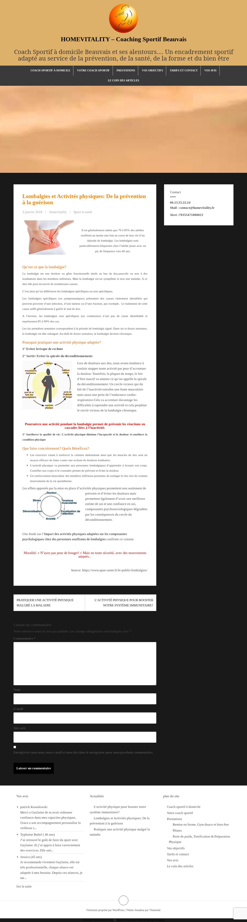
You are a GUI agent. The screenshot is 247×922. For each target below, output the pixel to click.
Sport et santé (83, 212)
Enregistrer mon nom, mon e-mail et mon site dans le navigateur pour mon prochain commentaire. (83, 752)
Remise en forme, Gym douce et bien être (201, 824)
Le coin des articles (123, 80)
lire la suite (24, 886)
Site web (19, 728)
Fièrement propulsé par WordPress (105, 910)
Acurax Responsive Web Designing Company (141, 920)
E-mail (18, 709)
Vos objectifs (152, 70)
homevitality (58, 212)
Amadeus (139, 910)
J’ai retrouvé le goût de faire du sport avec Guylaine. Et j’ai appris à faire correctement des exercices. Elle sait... (50, 845)
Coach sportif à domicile (50, 70)
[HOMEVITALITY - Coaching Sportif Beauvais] (123, 19)
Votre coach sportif (93, 70)
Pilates (177, 830)
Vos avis (210, 70)
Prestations (126, 70)
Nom (17, 690)
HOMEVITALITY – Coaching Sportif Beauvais (123, 39)
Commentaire (25, 638)
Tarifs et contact (184, 70)
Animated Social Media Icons (98, 920)
